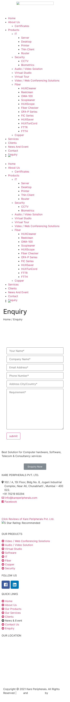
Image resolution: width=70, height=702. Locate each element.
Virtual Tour (22, 76)
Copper (19, 135)
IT (16, 33)
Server (25, 37)
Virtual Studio (23, 72)
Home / (8, 319)
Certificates (22, 26)
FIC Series (27, 115)
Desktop (26, 41)
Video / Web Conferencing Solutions (37, 80)
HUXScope (28, 103)
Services (13, 139)
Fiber (18, 84)
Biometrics (27, 65)
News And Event (18, 146)
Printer (25, 45)
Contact (13, 150)
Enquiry (12, 154)
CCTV (24, 61)
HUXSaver (27, 119)
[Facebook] (6, 585)
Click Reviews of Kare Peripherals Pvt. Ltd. (28, 519)
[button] (35, 466)
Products (13, 29)
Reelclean (27, 92)
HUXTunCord (29, 123)
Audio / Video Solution (28, 68)
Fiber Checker (29, 107)
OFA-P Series (29, 111)
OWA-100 (27, 96)
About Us (14, 22)
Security (20, 57)
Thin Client (27, 49)
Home (11, 18)
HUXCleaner (28, 88)
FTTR (24, 127)
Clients (12, 142)
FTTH (24, 131)
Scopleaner (28, 100)
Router (25, 53)
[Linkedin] (15, 585)
